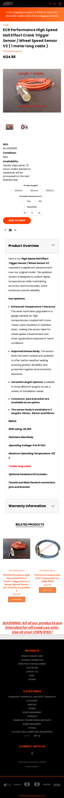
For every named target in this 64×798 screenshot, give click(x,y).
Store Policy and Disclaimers (32, 664)
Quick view (16, 599)
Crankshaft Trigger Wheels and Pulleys (32, 720)
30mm (18, 190)
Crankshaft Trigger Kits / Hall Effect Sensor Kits (32, 697)
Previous (3, 552)
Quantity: (32, 206)
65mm (50, 190)
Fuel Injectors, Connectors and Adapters (32, 732)
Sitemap (32, 679)
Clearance (32, 716)
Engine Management (32, 724)
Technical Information (32, 660)
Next (60, 552)
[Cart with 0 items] (54, 4)
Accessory (32, 700)
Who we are (32, 667)
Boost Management (32, 712)
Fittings (32, 728)
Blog (32, 675)
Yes (29, 201)
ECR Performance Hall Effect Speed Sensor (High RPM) (47, 578)
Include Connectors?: (32, 196)
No (40, 201)
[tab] (32, 245)
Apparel (32, 708)
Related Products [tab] (30, 525)
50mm (34, 190)
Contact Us (32, 671)
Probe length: (32, 185)
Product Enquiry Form (32, 656)
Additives (32, 704)
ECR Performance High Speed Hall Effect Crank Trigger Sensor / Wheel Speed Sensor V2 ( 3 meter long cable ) (16, 583)
